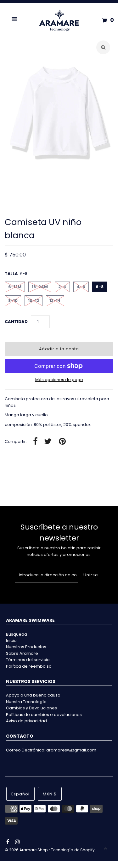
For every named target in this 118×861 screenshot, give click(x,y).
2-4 (62, 287)
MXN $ (50, 794)
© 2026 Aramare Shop (26, 850)
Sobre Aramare (22, 653)
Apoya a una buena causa (33, 695)
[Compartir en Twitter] (48, 442)
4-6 (81, 287)
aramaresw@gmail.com (71, 750)
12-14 (55, 301)
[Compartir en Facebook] (35, 442)
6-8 (100, 287)
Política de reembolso (29, 666)
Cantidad (16, 322)
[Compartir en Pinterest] (62, 442)
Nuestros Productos (26, 646)
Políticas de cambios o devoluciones (44, 714)
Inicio (11, 640)
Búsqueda (16, 634)
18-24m (40, 287)
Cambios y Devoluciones (31, 708)
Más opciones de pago (59, 379)
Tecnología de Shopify (73, 850)
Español (20, 794)
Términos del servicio (28, 659)
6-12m (14, 287)
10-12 (33, 301)
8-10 (13, 301)
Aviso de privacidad (26, 721)
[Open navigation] (14, 20)
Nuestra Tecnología (26, 701)
